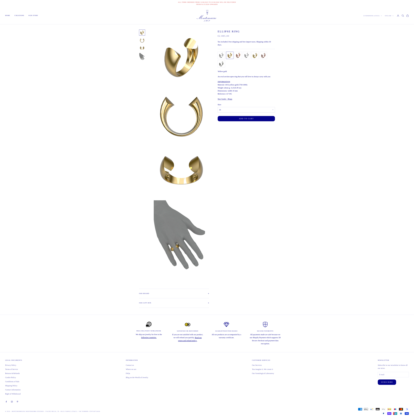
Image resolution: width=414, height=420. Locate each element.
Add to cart (246, 118)
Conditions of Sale (12, 382)
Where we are (131, 369)
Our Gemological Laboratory (263, 373)
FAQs (128, 373)
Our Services (257, 365)
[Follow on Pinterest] (17, 402)
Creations (19, 15)
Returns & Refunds (12, 373)
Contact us (130, 365)
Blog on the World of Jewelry (137, 377)
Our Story (33, 15)
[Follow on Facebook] (6, 402)
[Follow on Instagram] (12, 402)
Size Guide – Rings (225, 99)
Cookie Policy (10, 377)
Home (7, 15)
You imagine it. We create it (262, 369)
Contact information (13, 390)
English (388, 15)
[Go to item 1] (142, 33)
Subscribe (387, 382)
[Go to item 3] (142, 48)
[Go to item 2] (142, 40)
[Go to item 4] (142, 57)
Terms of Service (11, 369)
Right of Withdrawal (13, 394)
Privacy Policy (10, 365)
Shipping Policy (11, 386)
